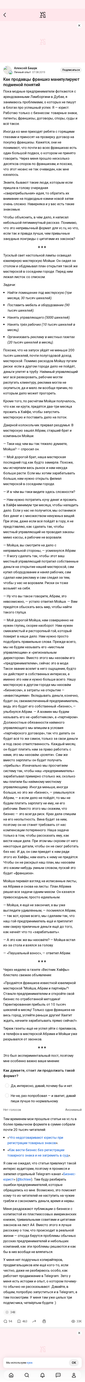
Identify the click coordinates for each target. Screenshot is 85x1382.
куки (29, 1362)
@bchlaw (24, 1179)
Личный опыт (22, 72)
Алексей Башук (25, 68)
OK (74, 1363)
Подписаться (71, 69)
